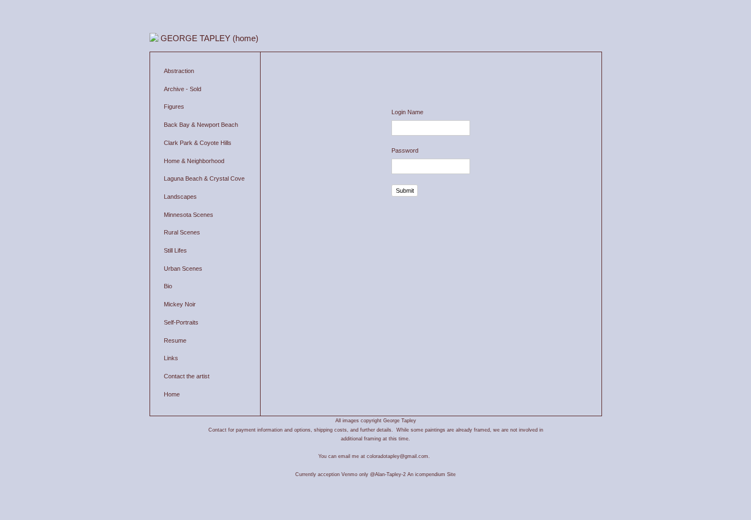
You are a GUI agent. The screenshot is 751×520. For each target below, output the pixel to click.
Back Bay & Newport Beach (201, 124)
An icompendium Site (431, 474)
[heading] (214, 38)
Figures (174, 106)
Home (172, 394)
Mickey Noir (180, 304)
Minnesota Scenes (188, 214)
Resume (175, 340)
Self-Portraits (181, 322)
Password (404, 150)
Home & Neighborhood (194, 161)
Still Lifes (175, 250)
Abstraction (179, 71)
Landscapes (180, 196)
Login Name (407, 112)
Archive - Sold (182, 89)
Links (171, 358)
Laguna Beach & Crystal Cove (204, 178)
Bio (168, 286)
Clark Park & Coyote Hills (197, 142)
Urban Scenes (183, 268)
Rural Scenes (182, 232)
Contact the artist (186, 376)
